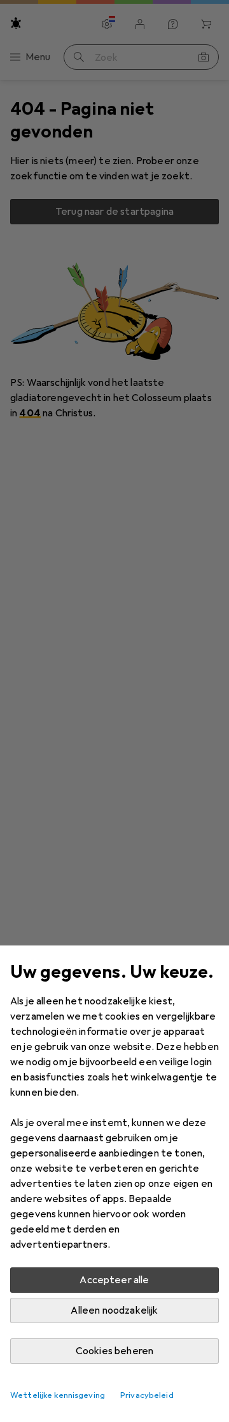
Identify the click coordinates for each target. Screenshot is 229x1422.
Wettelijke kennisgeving (57, 1395)
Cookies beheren (114, 1351)
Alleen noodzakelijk (114, 1310)
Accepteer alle (114, 1280)
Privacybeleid (147, 1395)
